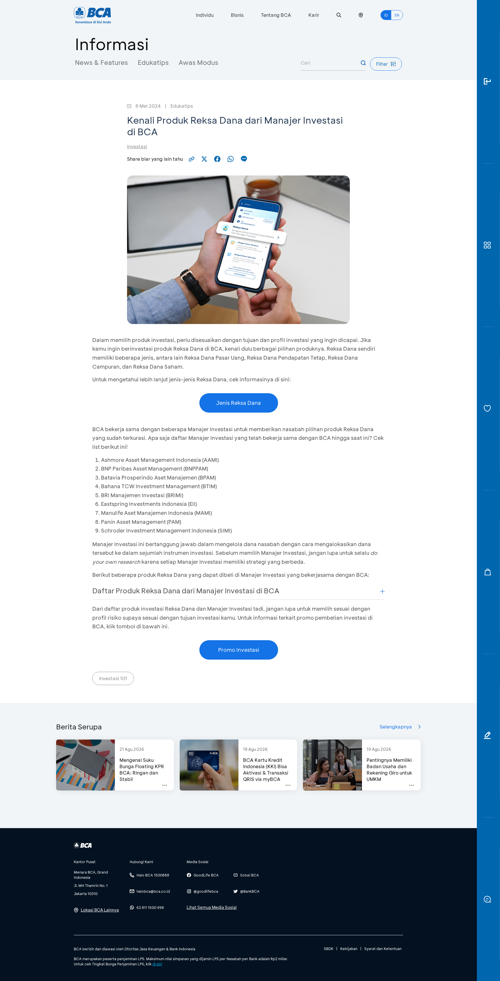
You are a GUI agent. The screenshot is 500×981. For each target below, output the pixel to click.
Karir (313, 15)
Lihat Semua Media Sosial (212, 907)
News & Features (101, 62)
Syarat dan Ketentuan (383, 948)
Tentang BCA (276, 15)
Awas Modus (198, 62)
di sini (157, 964)
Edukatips (153, 62)
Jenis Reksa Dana (238, 402)
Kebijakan (348, 948)
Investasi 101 (113, 678)
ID (386, 15)
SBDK (328, 948)
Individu (205, 15)
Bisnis (237, 15)
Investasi (137, 146)
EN (397, 15)
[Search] (339, 15)
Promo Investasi (238, 649)
